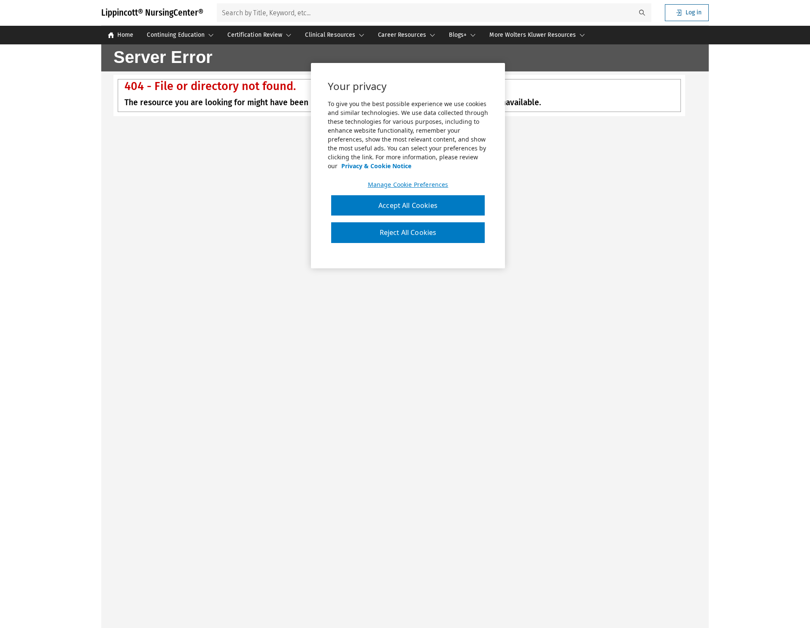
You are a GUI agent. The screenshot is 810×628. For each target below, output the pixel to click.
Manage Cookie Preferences (408, 184)
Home (125, 34)
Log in (694, 12)
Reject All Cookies (408, 232)
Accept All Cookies (407, 205)
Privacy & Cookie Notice (376, 166)
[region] (408, 165)
